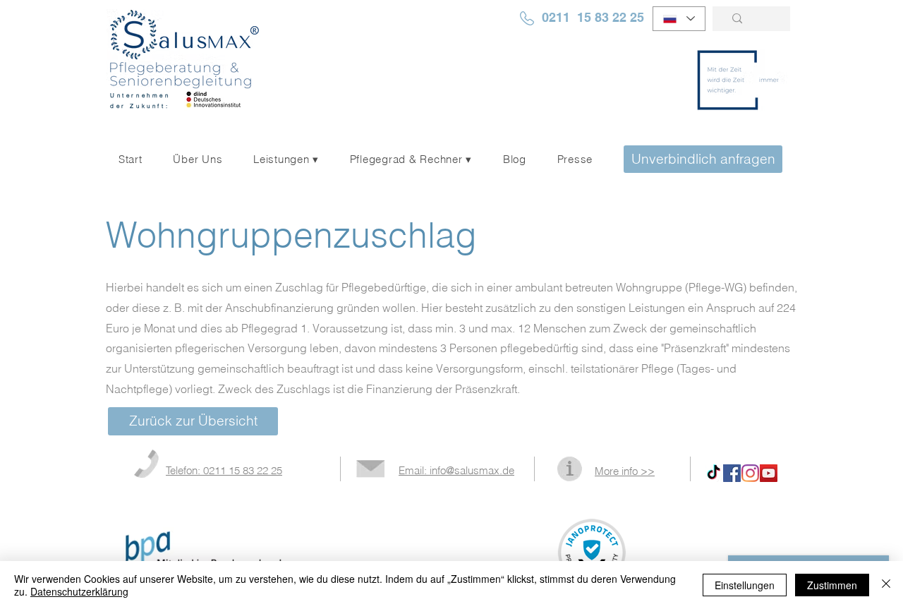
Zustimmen (832, 585)
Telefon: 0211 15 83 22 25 (224, 470)
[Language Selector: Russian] (679, 18)
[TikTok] (713, 473)
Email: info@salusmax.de (456, 470)
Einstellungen (745, 585)
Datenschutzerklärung (79, 591)
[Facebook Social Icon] (732, 473)
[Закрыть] (886, 585)
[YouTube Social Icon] (768, 473)
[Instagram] (750, 473)
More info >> (625, 471)
